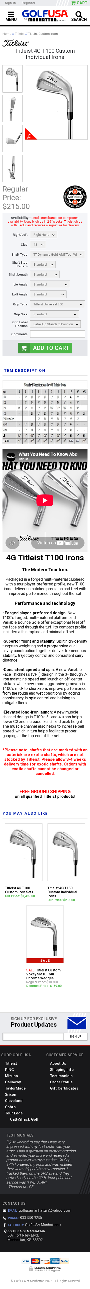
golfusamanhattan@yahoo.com (44, 1210)
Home (6, 34)
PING (9, 1069)
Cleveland (13, 1100)
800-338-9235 (31, 1217)
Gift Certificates (64, 1088)
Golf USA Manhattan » (43, 1225)
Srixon (10, 1094)
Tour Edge (14, 1113)
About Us (58, 1063)
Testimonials (61, 1076)
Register (29, 3)
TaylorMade (15, 1088)
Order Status (61, 1082)
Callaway (13, 1082)
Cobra (10, 1107)
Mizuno (11, 1076)
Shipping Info (62, 1069)
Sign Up (75, 1036)
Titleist (19, 34)
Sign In (10, 3)
